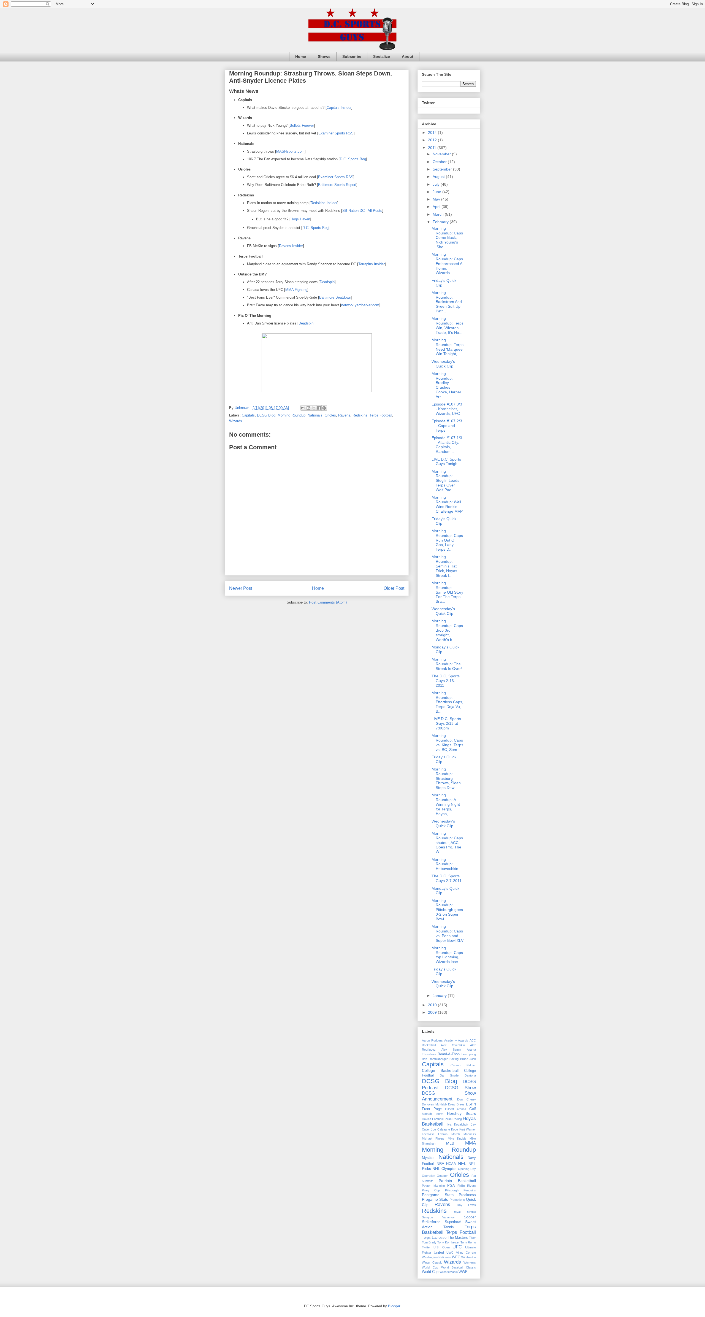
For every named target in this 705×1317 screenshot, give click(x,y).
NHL (436, 1168)
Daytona (470, 1075)
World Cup (430, 1272)
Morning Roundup (291, 415)
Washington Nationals (436, 1257)
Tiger (472, 1237)
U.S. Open (441, 1247)
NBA (440, 1163)
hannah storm (432, 1113)
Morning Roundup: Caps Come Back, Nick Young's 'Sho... (447, 237)
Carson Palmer (463, 1065)
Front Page (432, 1109)
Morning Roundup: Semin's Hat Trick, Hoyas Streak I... (444, 566)
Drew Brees (456, 1104)
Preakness (467, 1195)
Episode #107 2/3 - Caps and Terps (447, 425)
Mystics (428, 1158)
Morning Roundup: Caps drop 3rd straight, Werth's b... (447, 630)
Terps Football (381, 415)
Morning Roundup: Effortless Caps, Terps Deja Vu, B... (447, 702)
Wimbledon (468, 1257)
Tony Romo (468, 1242)
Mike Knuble (457, 1138)
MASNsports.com (290, 151)
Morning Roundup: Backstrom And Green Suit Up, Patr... (447, 301)
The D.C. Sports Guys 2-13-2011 (446, 681)
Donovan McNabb (434, 1104)
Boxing (454, 1059)
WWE (463, 1272)
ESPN (471, 1104)
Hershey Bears (461, 1113)
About (407, 56)
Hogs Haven (300, 219)
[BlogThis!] (308, 408)
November (442, 154)
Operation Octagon (435, 1175)
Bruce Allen (468, 1059)
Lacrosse (428, 1134)
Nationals (315, 415)
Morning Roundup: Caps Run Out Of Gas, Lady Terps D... (447, 540)
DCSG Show (460, 1087)
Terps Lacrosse (434, 1238)
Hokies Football (432, 1119)
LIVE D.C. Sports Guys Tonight (446, 461)
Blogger (394, 1306)
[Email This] (303, 408)
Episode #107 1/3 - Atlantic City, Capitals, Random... (447, 445)
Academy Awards (456, 1040)
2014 (433, 132)
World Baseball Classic (458, 1267)
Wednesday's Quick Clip (443, 363)
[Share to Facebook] (319, 408)
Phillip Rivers (466, 1185)
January (440, 995)
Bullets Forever (302, 125)
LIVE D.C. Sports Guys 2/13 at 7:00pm (446, 723)
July (437, 184)
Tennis (448, 1227)
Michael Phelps (433, 1138)
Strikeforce (431, 1221)
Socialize (381, 56)
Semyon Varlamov (438, 1217)
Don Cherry (466, 1099)
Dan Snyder (450, 1075)
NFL (462, 1163)
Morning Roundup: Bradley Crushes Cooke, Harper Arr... (446, 385)
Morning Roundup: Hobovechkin (445, 864)
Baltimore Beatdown (335, 297)
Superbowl (453, 1222)
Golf (472, 1109)
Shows (324, 56)
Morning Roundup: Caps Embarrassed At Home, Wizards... (447, 263)
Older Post (394, 588)
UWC (450, 1252)
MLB (450, 1143)
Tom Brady (429, 1242)
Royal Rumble (464, 1211)
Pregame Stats (435, 1199)
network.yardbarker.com (360, 305)
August (439, 176)
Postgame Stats (438, 1194)
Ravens (344, 415)
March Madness (463, 1134)
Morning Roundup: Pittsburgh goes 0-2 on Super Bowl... (447, 909)
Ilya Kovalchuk (457, 1124)
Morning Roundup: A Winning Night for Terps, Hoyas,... (446, 804)
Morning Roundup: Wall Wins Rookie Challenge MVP (447, 504)
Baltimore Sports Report (337, 185)
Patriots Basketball (457, 1180)
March (439, 214)
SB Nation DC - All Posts (362, 211)
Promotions (457, 1199)
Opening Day (467, 1168)
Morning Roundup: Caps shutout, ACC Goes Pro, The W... (447, 842)
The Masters (458, 1238)
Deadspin (327, 282)
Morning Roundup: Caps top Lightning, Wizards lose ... (447, 955)
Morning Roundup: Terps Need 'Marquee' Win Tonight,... (447, 347)
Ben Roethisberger (435, 1059)
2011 (432, 147)
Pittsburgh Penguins (460, 1190)
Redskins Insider (324, 203)
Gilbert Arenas (455, 1109)
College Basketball (440, 1070)
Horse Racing (452, 1119)
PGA (451, 1186)
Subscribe (351, 56)
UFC (457, 1247)
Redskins (359, 415)
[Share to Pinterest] (324, 408)
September (443, 169)
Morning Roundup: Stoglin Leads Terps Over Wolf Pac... (445, 480)
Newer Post (240, 588)
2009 (433, 1012)
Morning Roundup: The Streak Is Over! (447, 664)
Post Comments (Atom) (328, 602)
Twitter (426, 1247)
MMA (470, 1143)
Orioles (330, 415)
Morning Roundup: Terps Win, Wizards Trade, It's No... (447, 325)
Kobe (454, 1129)
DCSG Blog (266, 415)
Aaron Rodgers (432, 1040)
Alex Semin (451, 1049)
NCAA (451, 1164)
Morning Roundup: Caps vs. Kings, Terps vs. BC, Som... (447, 742)
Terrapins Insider (371, 264)
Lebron (443, 1134)
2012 (433, 140)
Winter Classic (432, 1262)
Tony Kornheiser (448, 1242)
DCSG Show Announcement (449, 1096)
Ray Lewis (466, 1205)
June (437, 192)
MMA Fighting (296, 290)
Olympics (449, 1169)
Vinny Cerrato (466, 1252)
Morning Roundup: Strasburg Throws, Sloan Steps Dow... (446, 778)
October (440, 161)
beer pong (469, 1054)
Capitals (248, 415)
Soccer (470, 1217)
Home (300, 56)
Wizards (235, 421)
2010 (433, 1005)
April (437, 206)
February (441, 222)
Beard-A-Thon (449, 1054)
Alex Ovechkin (453, 1045)
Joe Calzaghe (440, 1129)
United (439, 1252)
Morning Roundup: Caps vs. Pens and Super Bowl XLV (447, 933)
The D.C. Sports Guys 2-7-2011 (447, 878)
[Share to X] (313, 408)
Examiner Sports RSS (336, 133)
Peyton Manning (433, 1185)
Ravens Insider (291, 246)
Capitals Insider (339, 108)
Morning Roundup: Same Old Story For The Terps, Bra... (447, 592)
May (437, 199)
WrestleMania (449, 1271)
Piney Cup (431, 1190)
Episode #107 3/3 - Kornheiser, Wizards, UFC (447, 409)
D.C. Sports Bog (353, 159)
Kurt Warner (467, 1129)
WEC (456, 1257)
